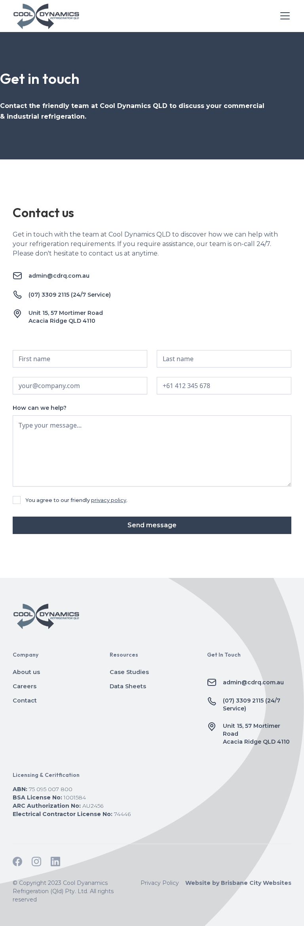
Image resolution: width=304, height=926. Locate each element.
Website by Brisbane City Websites (238, 882)
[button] (283, 15)
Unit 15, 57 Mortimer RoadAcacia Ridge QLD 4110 (65, 316)
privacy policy (108, 500)
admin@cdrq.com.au (58, 275)
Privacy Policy (160, 882)
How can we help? (39, 407)
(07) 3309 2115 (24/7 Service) (69, 294)
